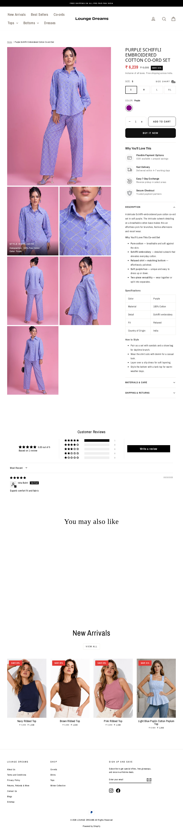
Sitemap (10, 801)
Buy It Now (151, 133)
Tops (11, 22)
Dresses (50, 22)
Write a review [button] (148, 449)
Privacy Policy (13, 780)
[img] (18, 477)
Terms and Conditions (16, 774)
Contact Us (12, 791)
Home (9, 42)
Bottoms (29, 22)
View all (91, 646)
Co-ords (59, 14)
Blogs (9, 796)
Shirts (53, 774)
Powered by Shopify (91, 826)
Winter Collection (58, 785)
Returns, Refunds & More (18, 785)
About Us (11, 769)
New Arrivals (17, 14)
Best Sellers (39, 14)
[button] (72, 440)
